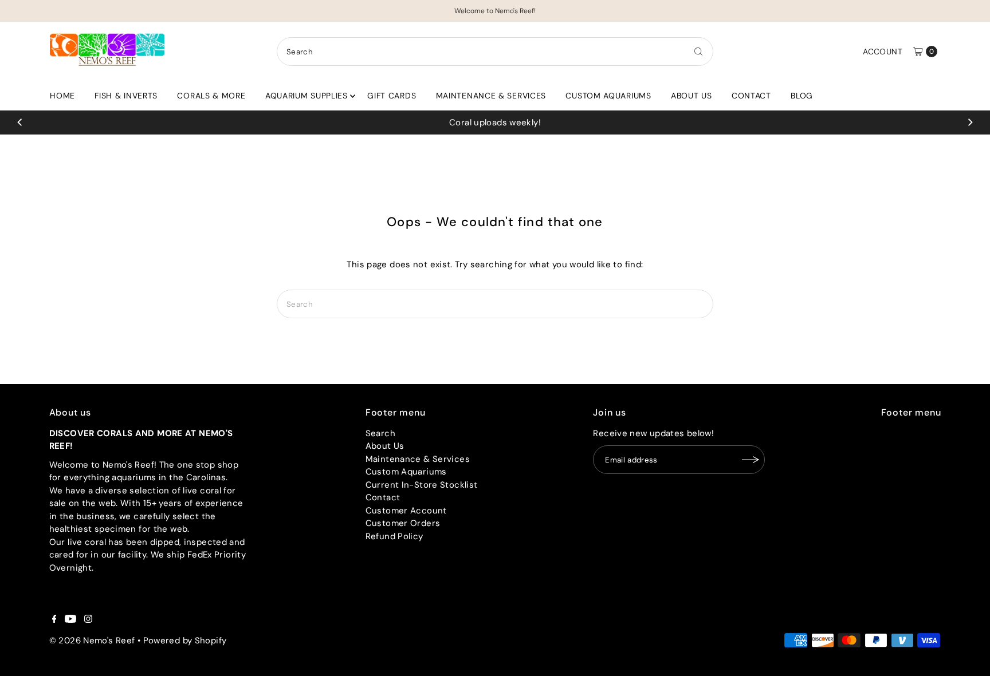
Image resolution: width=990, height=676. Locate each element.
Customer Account (406, 510)
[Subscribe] (750, 459)
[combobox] (495, 51)
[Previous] (20, 122)
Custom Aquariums (608, 95)
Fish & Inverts (126, 95)
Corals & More (211, 95)
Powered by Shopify (185, 640)
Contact (751, 95)
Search (380, 433)
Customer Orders (403, 523)
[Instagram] (88, 619)
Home (62, 95)
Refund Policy (394, 536)
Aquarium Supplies (306, 95)
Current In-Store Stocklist (422, 485)
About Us (691, 95)
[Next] (969, 122)
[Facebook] (54, 619)
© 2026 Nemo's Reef (92, 640)
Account (882, 51)
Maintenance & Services (491, 95)
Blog (802, 95)
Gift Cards (391, 95)
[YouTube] (70, 619)
